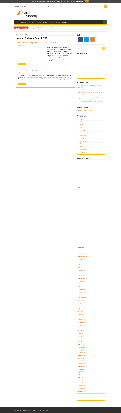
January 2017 (81, 319)
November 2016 (82, 325)
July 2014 (80, 372)
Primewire (82, 130)
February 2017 (81, 317)
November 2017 (82, 292)
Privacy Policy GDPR (52, 6)
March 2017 (81, 314)
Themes (52, 22)
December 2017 (82, 289)
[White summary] (27, 13)
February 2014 (81, 385)
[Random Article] (105, 22)
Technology (65, 22)
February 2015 (81, 363)
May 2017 (80, 308)
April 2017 (80, 311)
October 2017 (81, 295)
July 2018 (80, 284)
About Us (44, 6)
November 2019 (82, 251)
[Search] (105, 6)
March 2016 (81, 344)
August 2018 (81, 281)
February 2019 (81, 270)
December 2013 (82, 391)
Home (31, 6)
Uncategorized (83, 141)
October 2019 (81, 253)
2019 (22, 34)
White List (23, 22)
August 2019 (81, 259)
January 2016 (81, 350)
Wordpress (82, 152)
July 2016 (80, 333)
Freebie (58, 22)
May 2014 (80, 377)
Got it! (87, 1)
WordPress (31, 22)
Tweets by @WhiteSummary (85, 110)
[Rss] (91, 6)
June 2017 (80, 306)
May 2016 (80, 339)
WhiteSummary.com (32, 410)
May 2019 (80, 267)
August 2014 (81, 369)
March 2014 (81, 383)
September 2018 (82, 278)
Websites (38, 22)
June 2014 (80, 374)
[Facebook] (93, 6)
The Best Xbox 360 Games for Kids (87, 90)
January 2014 (81, 388)
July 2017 (80, 303)
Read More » (22, 63)
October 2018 (81, 275)
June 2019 (80, 264)
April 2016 (80, 341)
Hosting (81, 124)
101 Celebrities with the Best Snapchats (34, 70)
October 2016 (81, 328)
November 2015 (82, 355)
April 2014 (80, 380)
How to (45, 22)
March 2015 (81, 361)
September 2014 (82, 366)
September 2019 (82, 256)
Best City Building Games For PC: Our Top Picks (37, 43)
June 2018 (80, 286)
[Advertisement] (73, 13)
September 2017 (82, 297)
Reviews (82, 133)
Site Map (61, 6)
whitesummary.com (84, 149)
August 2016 (81, 330)
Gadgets (82, 122)
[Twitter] (95, 6)
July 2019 (80, 262)
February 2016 (81, 347)
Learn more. (79, 1)
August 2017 (81, 300)
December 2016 (82, 322)
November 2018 (82, 273)
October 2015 (81, 358)
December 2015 (82, 352)
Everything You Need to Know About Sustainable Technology (43, 28)
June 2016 (80, 336)
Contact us (37, 6)
